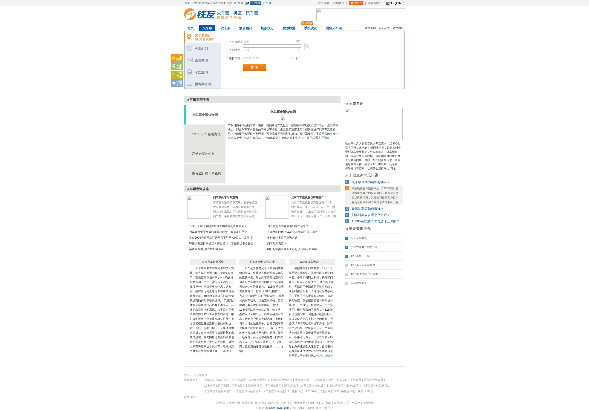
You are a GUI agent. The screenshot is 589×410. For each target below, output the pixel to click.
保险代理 (368, 402)
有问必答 (384, 28)
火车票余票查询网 (205, 115)
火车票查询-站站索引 (313, 385)
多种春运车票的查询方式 (282, 237)
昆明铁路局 (238, 385)
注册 (268, 3)
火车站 (208, 379)
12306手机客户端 (344, 391)
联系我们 (339, 402)
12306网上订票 (360, 256)
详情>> (227, 351)
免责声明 (234, 402)
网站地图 (273, 402)
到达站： (236, 50)
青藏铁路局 (302, 379)
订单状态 (177, 58)
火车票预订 (203, 35)
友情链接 (312, 402)
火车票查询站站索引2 (217, 391)
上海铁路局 (336, 385)
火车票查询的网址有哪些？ (371, 182)
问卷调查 (175, 94)
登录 (240, 3)
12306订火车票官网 (363, 265)
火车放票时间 (359, 283)
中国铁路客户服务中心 (364, 247)
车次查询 (201, 72)
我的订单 (323, 3)
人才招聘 (326, 402)
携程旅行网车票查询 (206, 173)
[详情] (325, 137)
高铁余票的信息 (203, 154)
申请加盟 (299, 402)
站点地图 (286, 402)
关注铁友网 (354, 402)
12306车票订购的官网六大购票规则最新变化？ (218, 226)
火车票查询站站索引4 (276, 391)
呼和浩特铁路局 (374, 379)
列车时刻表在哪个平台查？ (371, 215)
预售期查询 (203, 84)
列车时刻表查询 (276, 243)
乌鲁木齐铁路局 (351, 379)
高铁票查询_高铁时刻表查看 (206, 249)
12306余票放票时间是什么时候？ (375, 221)
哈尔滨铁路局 (273, 385)
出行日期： (235, 58)
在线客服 (177, 66)
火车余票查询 (359, 238)
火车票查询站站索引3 (247, 391)
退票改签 (177, 75)
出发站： (236, 41)
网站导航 (373, 3)
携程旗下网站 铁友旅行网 (221, 14)
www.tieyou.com (279, 408)
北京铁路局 (353, 385)
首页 (187, 375)
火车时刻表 (222, 379)
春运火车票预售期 (281, 379)
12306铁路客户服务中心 (366, 274)
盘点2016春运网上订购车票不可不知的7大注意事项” (221, 237)
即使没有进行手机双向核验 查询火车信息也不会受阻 (221, 243)
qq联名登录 (253, 3)
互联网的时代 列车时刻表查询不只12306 (292, 232)
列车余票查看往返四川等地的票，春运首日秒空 (218, 232)
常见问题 (247, 402)
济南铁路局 (291, 385)
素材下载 (297, 391)
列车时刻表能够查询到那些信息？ (288, 226)
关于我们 (221, 402)
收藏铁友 (177, 83)
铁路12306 (364, 391)
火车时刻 (201, 49)
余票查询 (201, 60)
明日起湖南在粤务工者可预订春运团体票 (292, 249)
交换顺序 (307, 46)
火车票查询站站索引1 (375, 385)
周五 (292, 58)
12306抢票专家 (258, 379)
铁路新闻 (370, 28)
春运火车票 (239, 379)
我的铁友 (338, 3)
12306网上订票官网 (216, 385)
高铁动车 (398, 28)
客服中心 (356, 3)
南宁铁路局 (255, 385)
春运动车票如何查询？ (368, 209)
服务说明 (260, 402)
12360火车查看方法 (206, 134)
